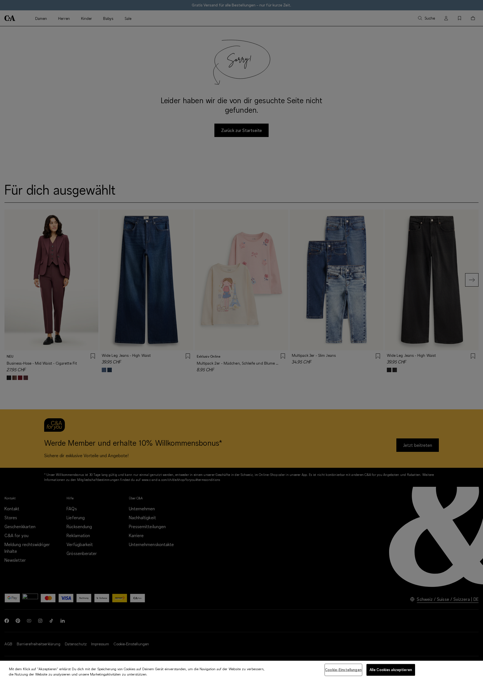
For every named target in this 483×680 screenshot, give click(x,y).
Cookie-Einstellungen (343, 669)
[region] (241, 670)
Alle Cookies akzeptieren (391, 669)
